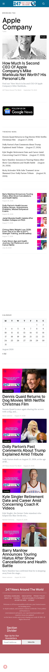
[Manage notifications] (5, 667)
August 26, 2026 (7, 201)
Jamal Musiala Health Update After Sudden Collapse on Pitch (17, 219)
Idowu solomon (7, 416)
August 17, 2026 (7, 223)
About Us (8, 598)
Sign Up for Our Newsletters (12, 636)
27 (24, 340)
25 (12, 340)
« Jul (4, 353)
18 (12, 336)
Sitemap (31, 600)
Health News (7, 545)
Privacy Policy (39, 596)
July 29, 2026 (6, 248)
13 (24, 332)
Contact (16, 598)
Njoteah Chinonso (8, 520)
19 (18, 336)
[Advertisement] (24, 282)
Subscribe (31, 642)
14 (31, 332)
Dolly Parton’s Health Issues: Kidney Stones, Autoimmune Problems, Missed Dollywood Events (15, 208)
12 (18, 332)
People (43, 37)
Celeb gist (6, 441)
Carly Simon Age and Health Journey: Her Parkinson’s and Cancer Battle (15, 243)
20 (24, 336)
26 (18, 340)
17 (5, 336)
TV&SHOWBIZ (8, 391)
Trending (6, 491)
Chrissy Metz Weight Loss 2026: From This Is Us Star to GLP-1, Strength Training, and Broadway (17, 231)
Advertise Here (20, 600)
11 (12, 332)
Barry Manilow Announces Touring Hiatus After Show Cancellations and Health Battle (17, 196)
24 (6, 340)
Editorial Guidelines (12, 596)
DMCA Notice (27, 596)
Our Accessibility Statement (33, 598)
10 (6, 332)
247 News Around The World (11, 90)
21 (31, 336)
